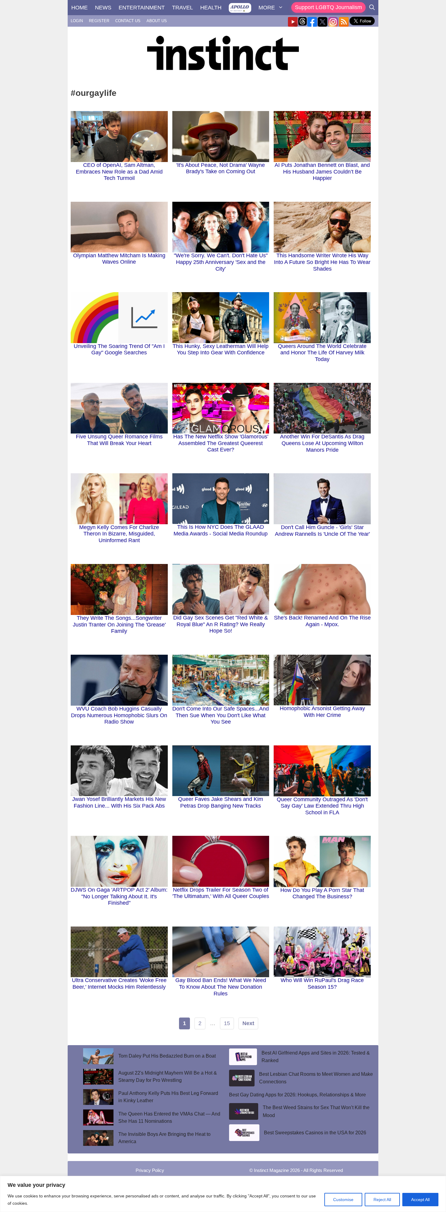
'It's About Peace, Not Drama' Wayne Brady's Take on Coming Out (220, 168)
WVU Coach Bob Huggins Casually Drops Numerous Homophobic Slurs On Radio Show (119, 715)
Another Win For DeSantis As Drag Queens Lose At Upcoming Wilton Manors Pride (322, 443)
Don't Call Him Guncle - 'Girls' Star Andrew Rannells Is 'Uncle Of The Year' (322, 530)
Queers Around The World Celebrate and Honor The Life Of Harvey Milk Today (322, 352)
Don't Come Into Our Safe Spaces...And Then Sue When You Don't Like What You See (220, 715)
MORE (266, 8)
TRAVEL (182, 8)
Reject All (382, 1199)
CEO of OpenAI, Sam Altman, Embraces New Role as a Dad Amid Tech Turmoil (119, 171)
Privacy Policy (150, 1170)
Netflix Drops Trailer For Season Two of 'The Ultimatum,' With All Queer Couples (220, 893)
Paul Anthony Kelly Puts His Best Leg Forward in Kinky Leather (168, 1097)
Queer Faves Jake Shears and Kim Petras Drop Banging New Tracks (220, 802)
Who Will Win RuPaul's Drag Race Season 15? (322, 983)
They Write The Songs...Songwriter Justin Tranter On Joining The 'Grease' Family (119, 624)
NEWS (103, 8)
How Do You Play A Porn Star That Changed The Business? (322, 893)
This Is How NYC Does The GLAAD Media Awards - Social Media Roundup (221, 530)
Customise (343, 1199)
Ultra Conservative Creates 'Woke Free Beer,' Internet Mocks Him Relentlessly (119, 983)
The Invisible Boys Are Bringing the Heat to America (164, 1138)
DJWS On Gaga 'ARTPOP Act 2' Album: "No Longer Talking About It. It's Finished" (119, 896)
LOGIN (77, 21)
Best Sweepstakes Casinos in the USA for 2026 (315, 1132)
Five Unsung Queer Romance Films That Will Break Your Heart (119, 440)
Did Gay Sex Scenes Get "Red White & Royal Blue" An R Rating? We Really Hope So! (220, 624)
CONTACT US (127, 21)
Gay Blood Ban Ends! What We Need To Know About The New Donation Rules (220, 986)
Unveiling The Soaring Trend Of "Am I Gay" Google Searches (119, 349)
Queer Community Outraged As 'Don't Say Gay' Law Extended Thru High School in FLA (322, 805)
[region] (223, 1194)
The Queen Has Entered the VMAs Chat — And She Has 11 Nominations (169, 1117)
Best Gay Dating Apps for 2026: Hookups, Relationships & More (297, 1094)
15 (227, 1023)
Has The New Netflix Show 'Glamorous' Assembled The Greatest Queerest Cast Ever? (220, 443)
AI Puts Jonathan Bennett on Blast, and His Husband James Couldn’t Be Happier (322, 171)
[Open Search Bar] (372, 8)
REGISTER (99, 21)
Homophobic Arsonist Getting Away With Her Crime (322, 711)
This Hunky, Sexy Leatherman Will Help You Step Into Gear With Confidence (221, 349)
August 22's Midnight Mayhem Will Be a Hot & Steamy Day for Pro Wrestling (167, 1076)
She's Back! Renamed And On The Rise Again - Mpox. (322, 621)
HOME (79, 8)
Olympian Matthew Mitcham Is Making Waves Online (119, 258)
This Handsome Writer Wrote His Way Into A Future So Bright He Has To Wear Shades (322, 262)
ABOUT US (157, 21)
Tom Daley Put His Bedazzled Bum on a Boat (167, 1055)
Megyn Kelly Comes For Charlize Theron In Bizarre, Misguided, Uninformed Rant (119, 533)
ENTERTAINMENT (142, 8)
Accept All (420, 1199)
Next (248, 1023)
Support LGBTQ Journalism (328, 7)
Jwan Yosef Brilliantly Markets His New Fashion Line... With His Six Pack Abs (119, 802)
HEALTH (210, 8)
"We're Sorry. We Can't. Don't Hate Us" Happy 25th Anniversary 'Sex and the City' (221, 262)
